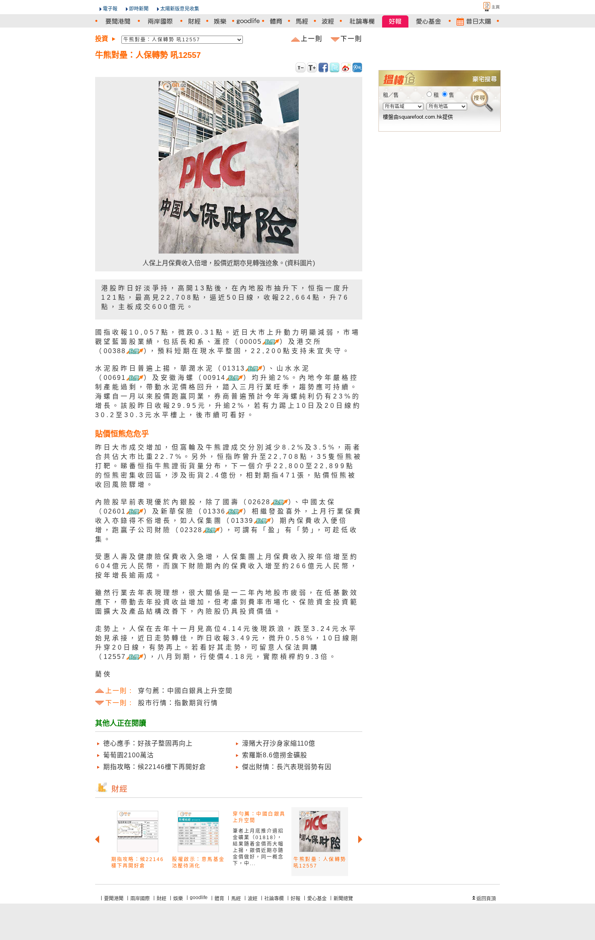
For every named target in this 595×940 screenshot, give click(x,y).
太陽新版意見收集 (179, 9)
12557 (115, 656)
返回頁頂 (486, 899)
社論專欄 (274, 899)
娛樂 (178, 899)
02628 (259, 502)
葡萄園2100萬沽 (128, 755)
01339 (242, 520)
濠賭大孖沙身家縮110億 (278, 743)
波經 (252, 899)
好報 (295, 899)
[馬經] (302, 21)
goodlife (199, 897)
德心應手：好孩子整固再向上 (148, 743)
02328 (191, 529)
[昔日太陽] (474, 21)
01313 (234, 368)
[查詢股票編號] (475, 57)
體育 (219, 899)
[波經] (328, 21)
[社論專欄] (362, 21)
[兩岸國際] (160, 21)
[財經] (194, 21)
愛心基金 (317, 899)
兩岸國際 (140, 899)
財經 (161, 899)
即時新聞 (139, 9)
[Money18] (439, 45)
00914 (214, 377)
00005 (251, 341)
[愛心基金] (428, 21)
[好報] (395, 21)
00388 (115, 350)
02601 (115, 511)
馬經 (236, 899)
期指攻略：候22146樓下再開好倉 (154, 766)
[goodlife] (248, 21)
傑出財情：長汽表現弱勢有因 (287, 766)
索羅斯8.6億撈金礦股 (274, 755)
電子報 (110, 9)
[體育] (276, 21)
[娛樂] (220, 21)
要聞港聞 (113, 899)
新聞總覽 (343, 899)
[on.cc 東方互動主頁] (484, 6)
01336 (214, 511)
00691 (115, 377)
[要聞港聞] (118, 21)
